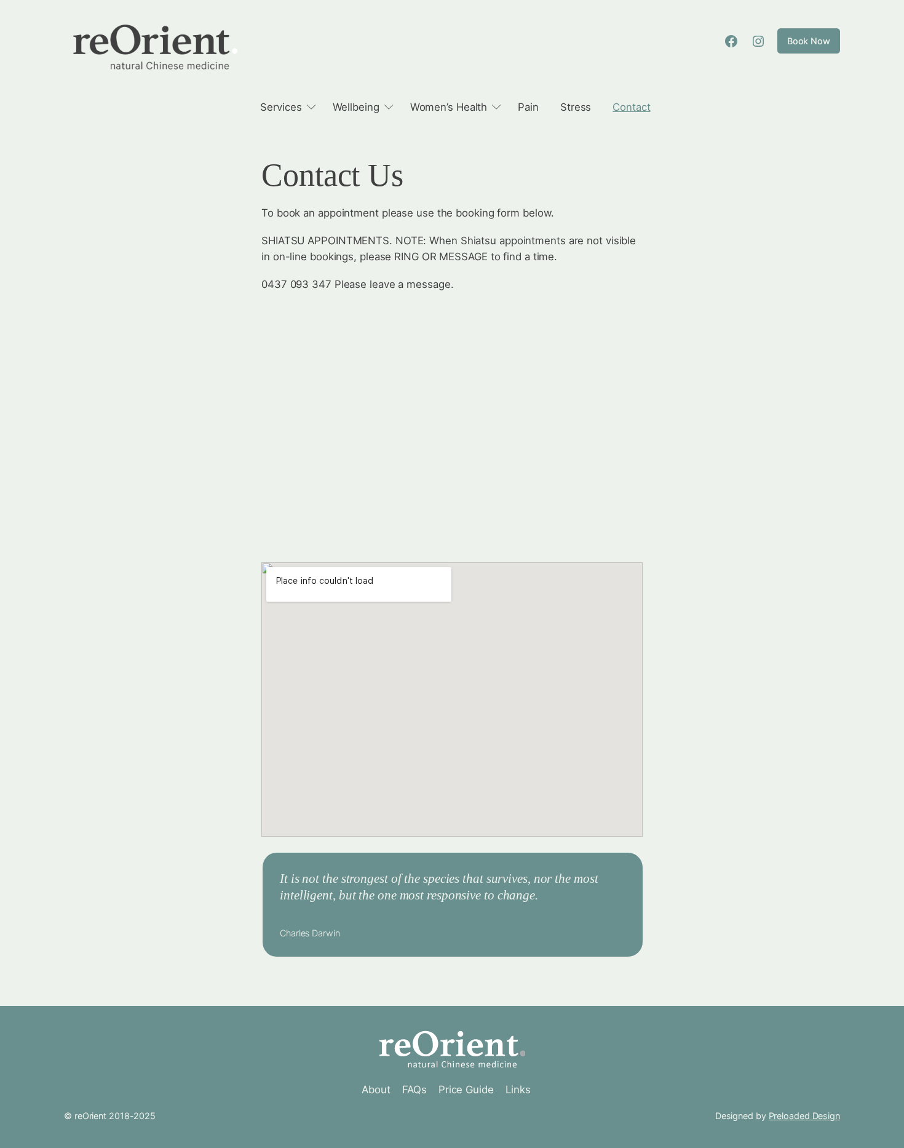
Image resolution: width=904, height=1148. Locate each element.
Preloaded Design (804, 1115)
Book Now (808, 41)
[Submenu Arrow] (311, 107)
